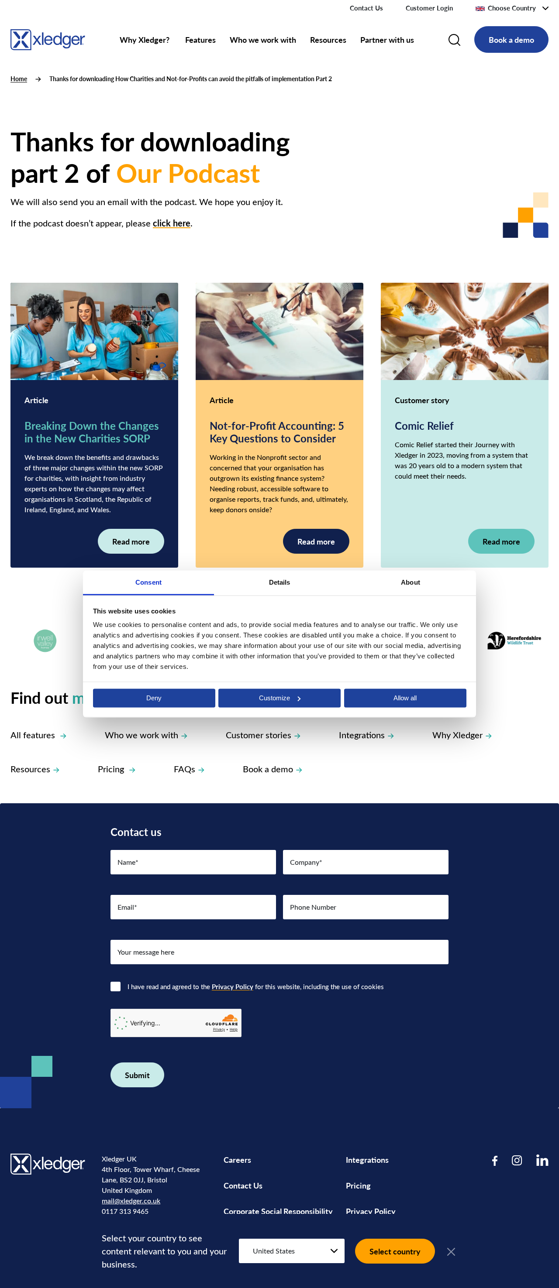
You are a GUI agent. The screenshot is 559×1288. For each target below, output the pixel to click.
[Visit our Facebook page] (495, 1160)
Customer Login (429, 7)
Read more (131, 541)
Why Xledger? (145, 39)
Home (18, 79)
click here (171, 223)
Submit (137, 1074)
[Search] (454, 39)
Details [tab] (279, 582)
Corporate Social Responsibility (278, 1211)
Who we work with (263, 39)
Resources (328, 39)
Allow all (405, 698)
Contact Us (366, 7)
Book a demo (511, 39)
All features (33, 734)
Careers (237, 1159)
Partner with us (387, 39)
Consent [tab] (148, 582)
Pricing (112, 768)
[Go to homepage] (47, 38)
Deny (154, 698)
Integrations (362, 734)
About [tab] (410, 582)
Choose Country (512, 7)
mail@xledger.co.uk (131, 1200)
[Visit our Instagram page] (517, 1160)
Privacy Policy (232, 986)
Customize (274, 698)
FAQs (184, 768)
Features (200, 39)
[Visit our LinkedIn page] (542, 1160)
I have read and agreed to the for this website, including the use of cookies (256, 986)
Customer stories (258, 734)
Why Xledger (457, 734)
